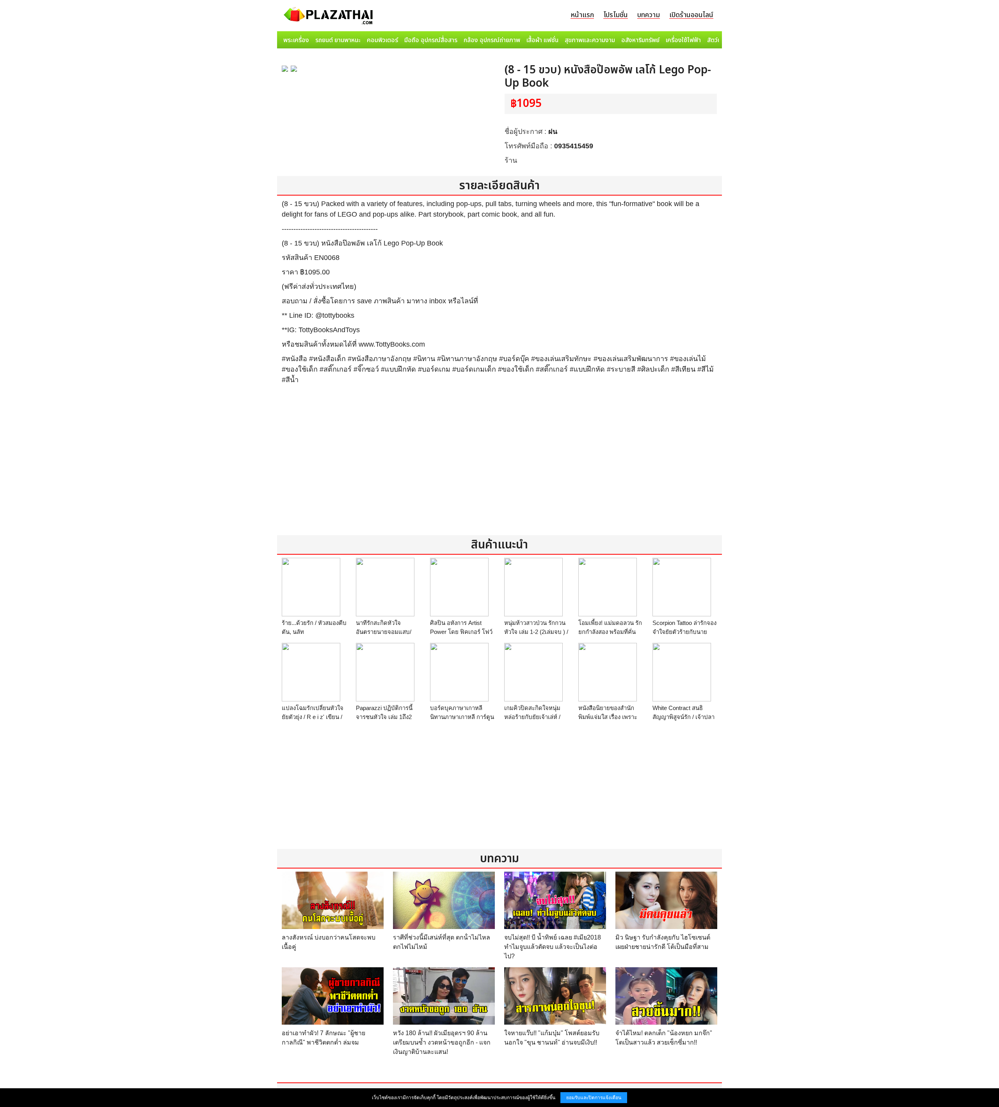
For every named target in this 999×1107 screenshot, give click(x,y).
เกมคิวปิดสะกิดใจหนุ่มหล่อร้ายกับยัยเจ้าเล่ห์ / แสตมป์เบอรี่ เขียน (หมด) (536, 717)
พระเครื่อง (296, 40)
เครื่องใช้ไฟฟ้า (683, 40)
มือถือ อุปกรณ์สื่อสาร (430, 40)
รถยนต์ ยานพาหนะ (338, 40)
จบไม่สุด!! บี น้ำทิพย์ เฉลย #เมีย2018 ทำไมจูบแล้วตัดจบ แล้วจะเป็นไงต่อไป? (552, 946)
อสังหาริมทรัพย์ (640, 40)
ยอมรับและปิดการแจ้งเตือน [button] (593, 1097)
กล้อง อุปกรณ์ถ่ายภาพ (492, 40)
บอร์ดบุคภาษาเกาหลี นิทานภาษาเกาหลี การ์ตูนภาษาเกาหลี (462, 717)
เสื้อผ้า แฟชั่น (542, 40)
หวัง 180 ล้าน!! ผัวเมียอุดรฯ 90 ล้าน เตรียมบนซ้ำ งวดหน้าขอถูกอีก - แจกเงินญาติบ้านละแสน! (442, 1042)
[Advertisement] (499, 465)
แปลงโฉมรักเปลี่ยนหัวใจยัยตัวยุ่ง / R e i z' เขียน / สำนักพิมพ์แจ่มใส (312, 717)
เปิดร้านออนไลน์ (691, 15)
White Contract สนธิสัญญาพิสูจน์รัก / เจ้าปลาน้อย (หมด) (683, 717)
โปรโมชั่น (615, 15)
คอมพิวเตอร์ (382, 40)
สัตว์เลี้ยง (718, 40)
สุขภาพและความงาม (590, 40)
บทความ (648, 15)
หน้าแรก (582, 15)
